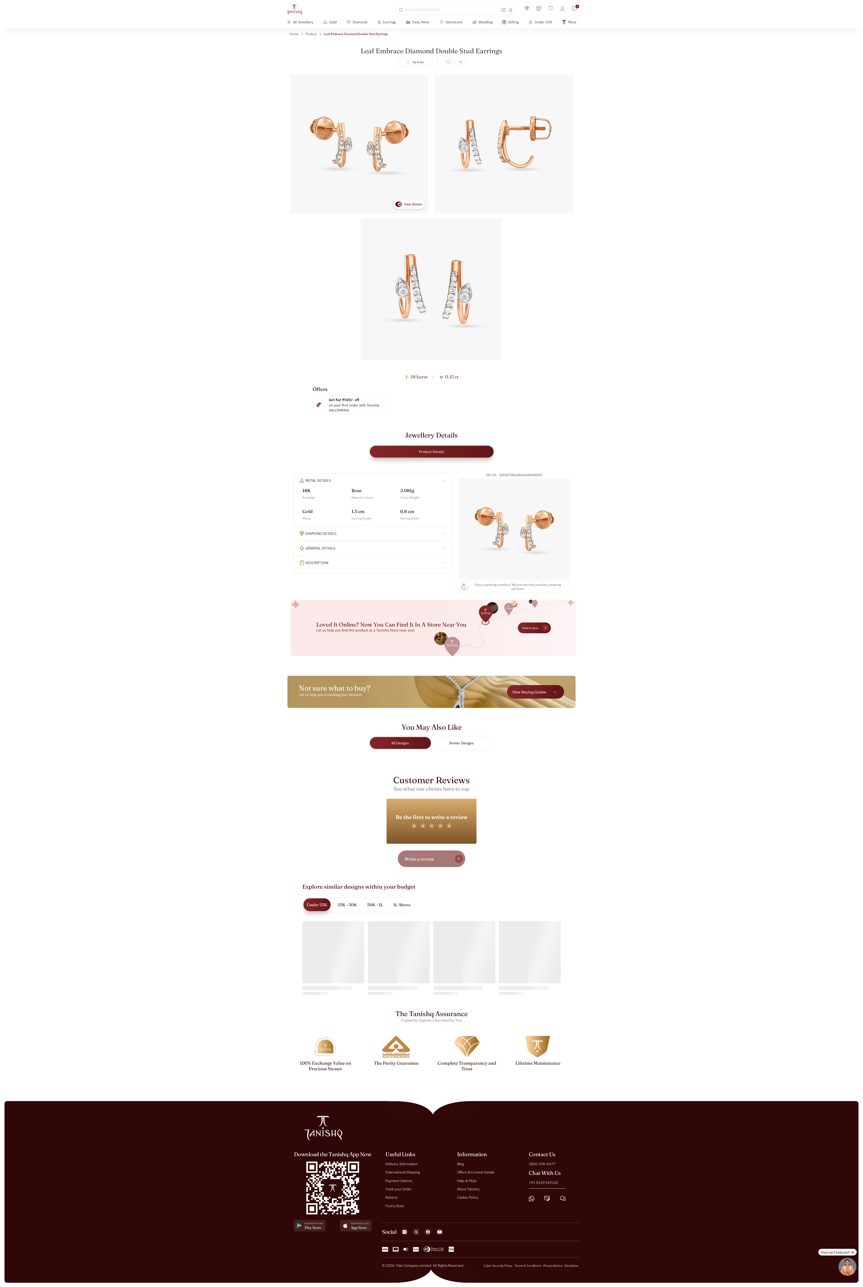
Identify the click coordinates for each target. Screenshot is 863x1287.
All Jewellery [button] (303, 22)
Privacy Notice (553, 1266)
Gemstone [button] (454, 22)
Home (294, 34)
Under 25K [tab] (317, 904)
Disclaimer (571, 1266)
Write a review (419, 859)
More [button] (572, 22)
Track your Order (398, 1189)
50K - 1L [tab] (375, 904)
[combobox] (452, 9)
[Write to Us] (547, 1198)
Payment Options (398, 1180)
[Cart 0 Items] (574, 8)
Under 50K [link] (543, 22)
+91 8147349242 (543, 1182)
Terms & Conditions (528, 1266)
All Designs (400, 743)
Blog (460, 1163)
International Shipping (402, 1172)
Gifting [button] (513, 22)
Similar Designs (461, 743)
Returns (391, 1197)
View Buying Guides (529, 692)
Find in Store (530, 628)
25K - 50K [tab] (347, 904)
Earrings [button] (389, 22)
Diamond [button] (360, 22)
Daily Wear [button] (421, 22)
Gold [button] (333, 22)
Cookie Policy (467, 1197)
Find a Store (394, 1205)
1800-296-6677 (542, 1163)
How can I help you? (835, 1252)
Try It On (418, 62)
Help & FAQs (467, 1180)
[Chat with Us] (563, 1198)
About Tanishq (468, 1189)
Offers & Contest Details (476, 1172)
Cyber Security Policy (498, 1266)
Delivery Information (401, 1163)
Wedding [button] (485, 22)
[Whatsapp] (531, 1198)
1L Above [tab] (401, 904)
